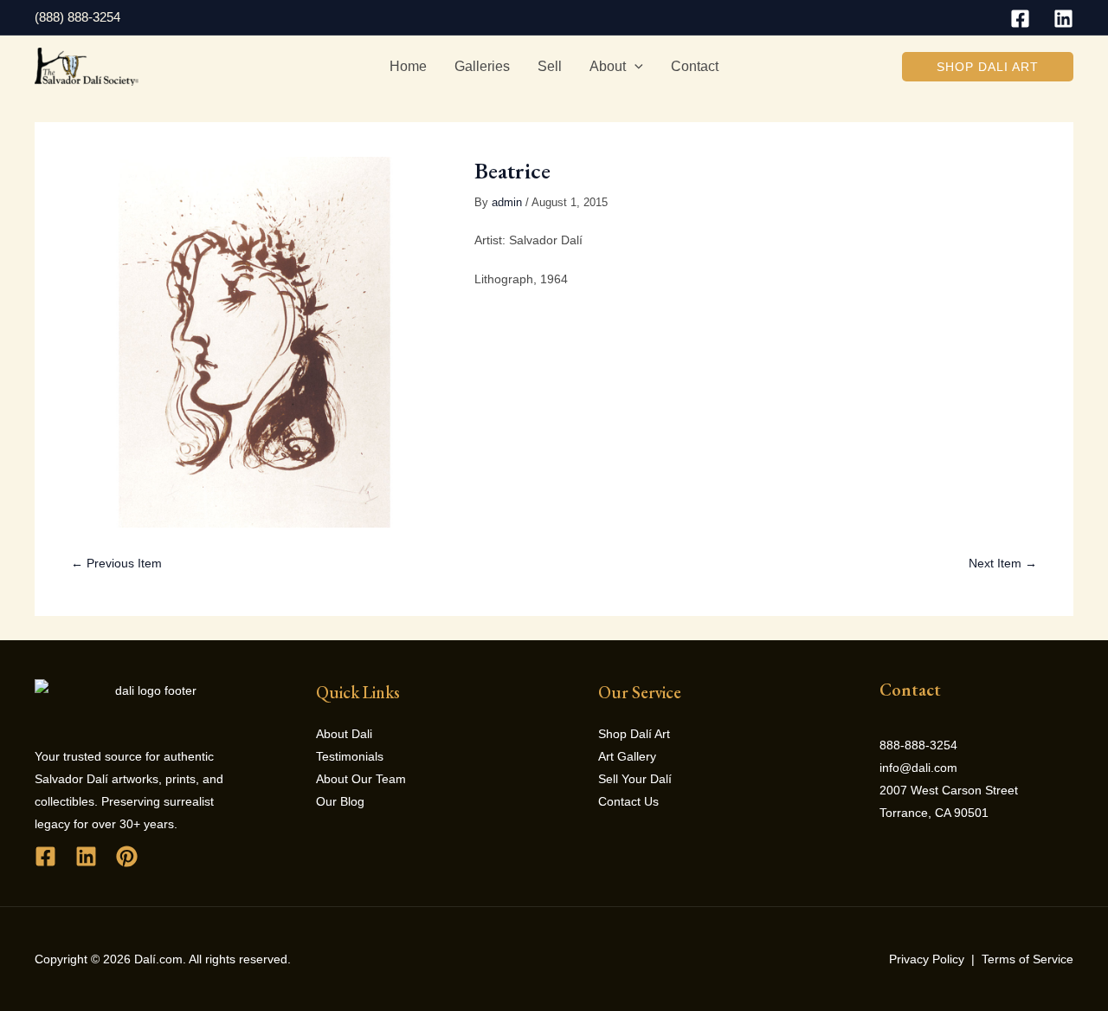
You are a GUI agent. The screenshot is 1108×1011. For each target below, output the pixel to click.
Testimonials (349, 756)
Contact (694, 66)
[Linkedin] (1063, 19)
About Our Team (361, 779)
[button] (987, 66)
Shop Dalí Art (634, 734)
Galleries (482, 66)
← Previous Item (116, 563)
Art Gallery (627, 756)
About (607, 66)
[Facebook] (1020, 19)
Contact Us (628, 801)
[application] (634, 66)
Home (408, 66)
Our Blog (340, 801)
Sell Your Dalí (635, 779)
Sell (550, 66)
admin (507, 203)
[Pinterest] (127, 856)
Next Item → (1003, 563)
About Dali (344, 734)
